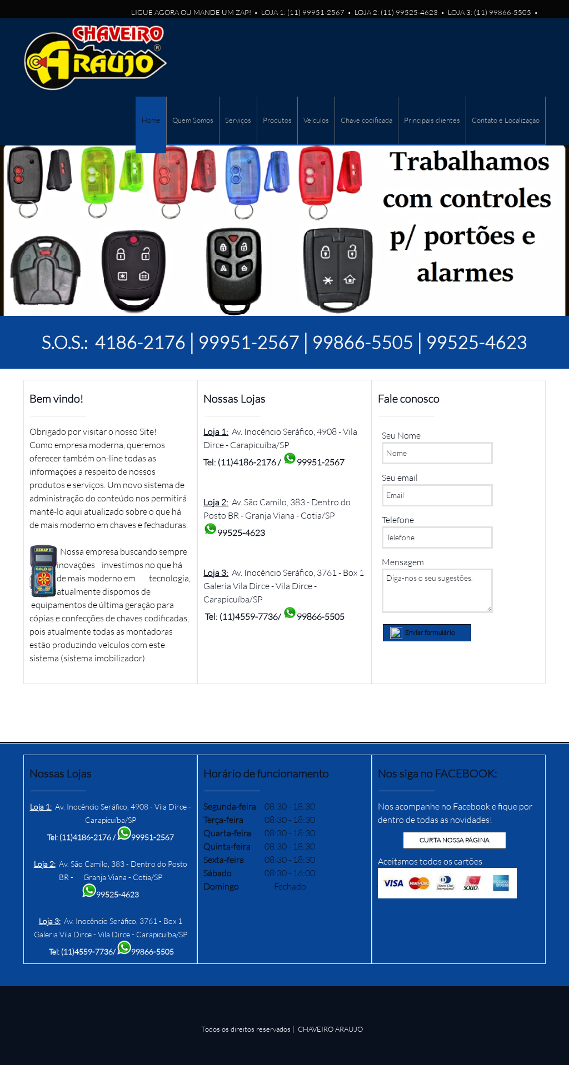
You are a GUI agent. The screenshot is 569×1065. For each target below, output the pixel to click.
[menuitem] (151, 125)
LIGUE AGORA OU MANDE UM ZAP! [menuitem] (191, 12)
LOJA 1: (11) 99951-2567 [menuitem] (303, 12)
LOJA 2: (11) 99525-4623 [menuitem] (396, 12)
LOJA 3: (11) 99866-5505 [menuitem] (489, 12)
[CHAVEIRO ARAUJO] (95, 57)
